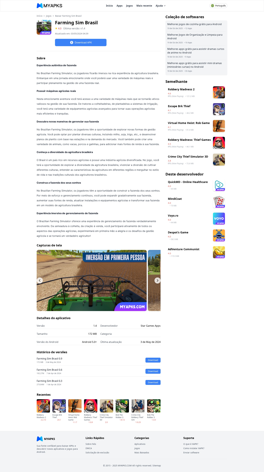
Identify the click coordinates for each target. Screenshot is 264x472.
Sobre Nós (91, 443)
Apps (120, 5)
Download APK (83, 42)
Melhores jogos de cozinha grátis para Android (194, 24)
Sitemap (156, 465)
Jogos (129, 5)
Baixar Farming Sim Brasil (68, 15)
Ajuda (159, 5)
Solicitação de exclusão (97, 452)
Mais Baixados (141, 452)
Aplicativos (139, 443)
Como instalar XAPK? (193, 448)
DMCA (89, 448)
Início (109, 5)
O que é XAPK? (190, 443)
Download (153, 360)
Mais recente (144, 5)
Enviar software (191, 452)
